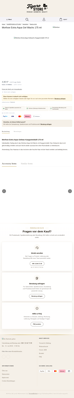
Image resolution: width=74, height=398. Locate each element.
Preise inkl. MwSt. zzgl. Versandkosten (12, 89)
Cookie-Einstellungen (8, 381)
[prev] (4, 191)
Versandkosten (33, 393)
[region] (37, 57)
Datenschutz (5, 374)
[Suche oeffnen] (27, 19)
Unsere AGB (43, 350)
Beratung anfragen (60, 98)
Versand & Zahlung (45, 343)
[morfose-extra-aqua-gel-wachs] (37, 57)
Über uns (5, 370)
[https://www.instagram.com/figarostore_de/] (8, 357)
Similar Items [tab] (27, 163)
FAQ (40, 357)
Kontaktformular (17, 351)
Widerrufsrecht (43, 346)
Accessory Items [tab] (9, 163)
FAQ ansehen (37, 324)
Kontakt (41, 353)
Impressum (5, 377)
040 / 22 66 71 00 (37, 263)
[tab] (6, 131)
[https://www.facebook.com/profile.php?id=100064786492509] (4, 357)
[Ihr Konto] (43, 19)
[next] (70, 191)
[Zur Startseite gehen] (37, 8)
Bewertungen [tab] (17, 131)
